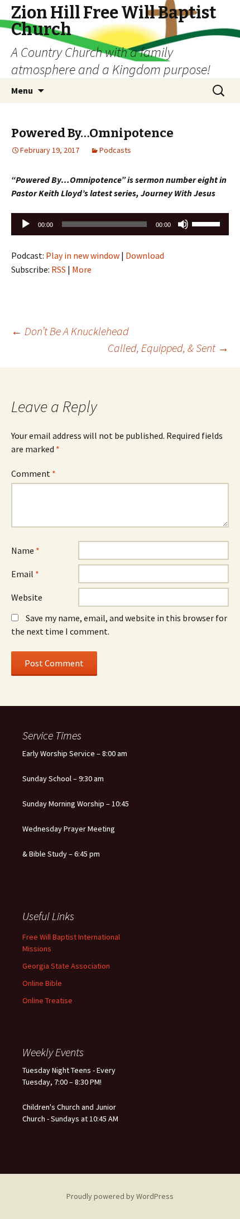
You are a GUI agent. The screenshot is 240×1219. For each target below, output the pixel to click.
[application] (120, 224)
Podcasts (115, 150)
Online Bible (42, 983)
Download (145, 255)
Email (25, 573)
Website (26, 597)
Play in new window (82, 255)
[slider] (207, 223)
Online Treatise (47, 1000)
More (82, 269)
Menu (22, 90)
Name (25, 550)
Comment (33, 473)
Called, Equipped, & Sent (168, 348)
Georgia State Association (66, 966)
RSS (58, 269)
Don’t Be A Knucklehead (70, 331)
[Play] (25, 224)
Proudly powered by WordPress (120, 1196)
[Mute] (183, 224)
